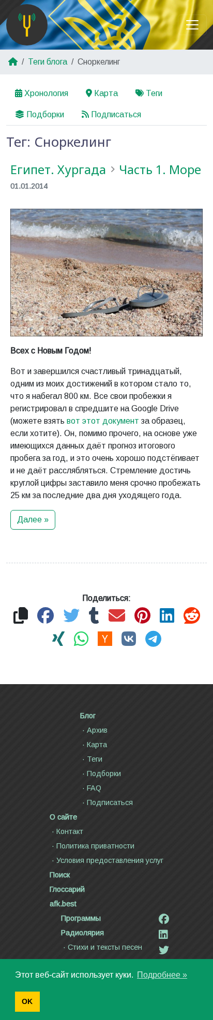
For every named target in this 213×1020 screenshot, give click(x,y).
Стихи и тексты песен (105, 947)
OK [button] (27, 1001)
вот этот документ (103, 420)
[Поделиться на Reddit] (192, 616)
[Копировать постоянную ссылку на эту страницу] (21, 616)
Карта (106, 93)
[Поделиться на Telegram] (153, 639)
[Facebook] (164, 919)
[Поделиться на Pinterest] (142, 616)
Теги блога (47, 61)
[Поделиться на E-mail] (117, 616)
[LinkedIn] (163, 934)
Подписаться (116, 114)
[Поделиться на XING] (58, 639)
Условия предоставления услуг (109, 860)
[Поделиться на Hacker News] (105, 639)
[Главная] (27, 24)
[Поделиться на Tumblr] (94, 616)
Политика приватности (95, 846)
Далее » (33, 519)
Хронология (46, 93)
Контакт (69, 831)
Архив (97, 730)
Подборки (45, 114)
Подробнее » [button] (162, 974)
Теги (154, 93)
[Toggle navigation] (192, 24)
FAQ (94, 788)
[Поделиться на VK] (129, 639)
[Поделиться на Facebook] (45, 616)
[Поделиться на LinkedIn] (167, 616)
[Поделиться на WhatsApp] (81, 639)
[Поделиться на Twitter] (71, 616)
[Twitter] (164, 950)
